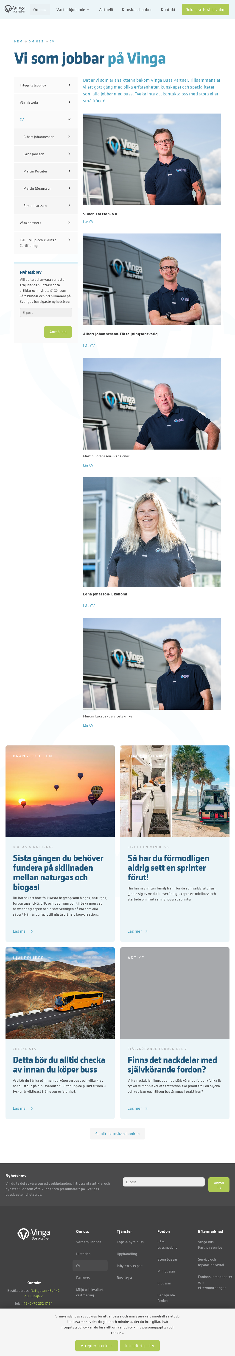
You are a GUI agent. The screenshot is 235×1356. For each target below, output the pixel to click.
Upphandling (127, 1253)
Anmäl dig (58, 331)
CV (46, 119)
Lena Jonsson (47, 153)
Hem (18, 41)
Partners (83, 1277)
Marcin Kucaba (47, 171)
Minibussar (166, 1271)
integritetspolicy (139, 1345)
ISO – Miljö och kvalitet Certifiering (46, 242)
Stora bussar (167, 1259)
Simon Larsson (47, 205)
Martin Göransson (47, 188)
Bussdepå (124, 1277)
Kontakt (168, 9)
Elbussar (164, 1283)
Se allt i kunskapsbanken (117, 1133)
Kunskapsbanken (137, 9)
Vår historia (46, 102)
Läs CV (88, 221)
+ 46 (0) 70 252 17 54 (37, 1303)
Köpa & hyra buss (130, 1241)
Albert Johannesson (47, 136)
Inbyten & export (130, 1265)
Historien (83, 1253)
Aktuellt (106, 9)
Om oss (39, 9)
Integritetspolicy (46, 85)
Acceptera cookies (96, 1345)
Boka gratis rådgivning (205, 9)
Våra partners (46, 222)
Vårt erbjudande (73, 9)
